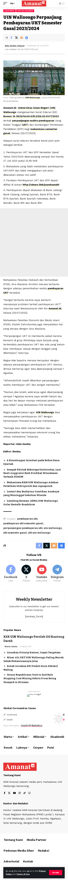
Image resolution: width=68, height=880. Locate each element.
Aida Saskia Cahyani (14, 45)
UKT (25, 124)
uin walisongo (53, 528)
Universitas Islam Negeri (33, 107)
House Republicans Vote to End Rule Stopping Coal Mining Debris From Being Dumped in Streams (29, 678)
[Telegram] (57, 574)
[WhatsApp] (29, 793)
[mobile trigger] (6, 3)
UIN (52, 107)
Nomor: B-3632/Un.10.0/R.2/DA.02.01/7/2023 (31, 116)
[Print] (26, 37)
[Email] (21, 37)
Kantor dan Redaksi (15, 803)
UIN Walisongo (25, 11)
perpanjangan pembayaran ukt (22, 528)
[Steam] (24, 793)
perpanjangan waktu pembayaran (33, 120)
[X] (26, 574)
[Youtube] (41, 574)
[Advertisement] (34, 242)
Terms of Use (23, 874)
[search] (53, 3)
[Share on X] (16, 37)
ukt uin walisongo (39, 532)
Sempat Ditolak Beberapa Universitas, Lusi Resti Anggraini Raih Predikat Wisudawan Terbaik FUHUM (32, 473)
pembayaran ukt (27, 518)
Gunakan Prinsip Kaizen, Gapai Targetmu (34, 652)
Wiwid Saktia (10, 646)
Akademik (9, 11)
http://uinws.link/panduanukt (41, 184)
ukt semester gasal (15, 532)
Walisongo (9, 112)
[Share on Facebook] (11, 37)
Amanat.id (55, 308)
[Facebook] (10, 574)
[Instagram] (19, 793)
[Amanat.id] (34, 3)
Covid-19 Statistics (31, 725)
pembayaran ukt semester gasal (23, 523)
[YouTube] (14, 793)
